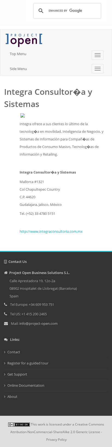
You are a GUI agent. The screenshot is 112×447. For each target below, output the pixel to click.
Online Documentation (25, 385)
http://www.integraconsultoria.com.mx (51, 231)
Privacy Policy (56, 439)
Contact (13, 352)
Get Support (17, 374)
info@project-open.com (38, 323)
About (12, 396)
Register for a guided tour (27, 363)
